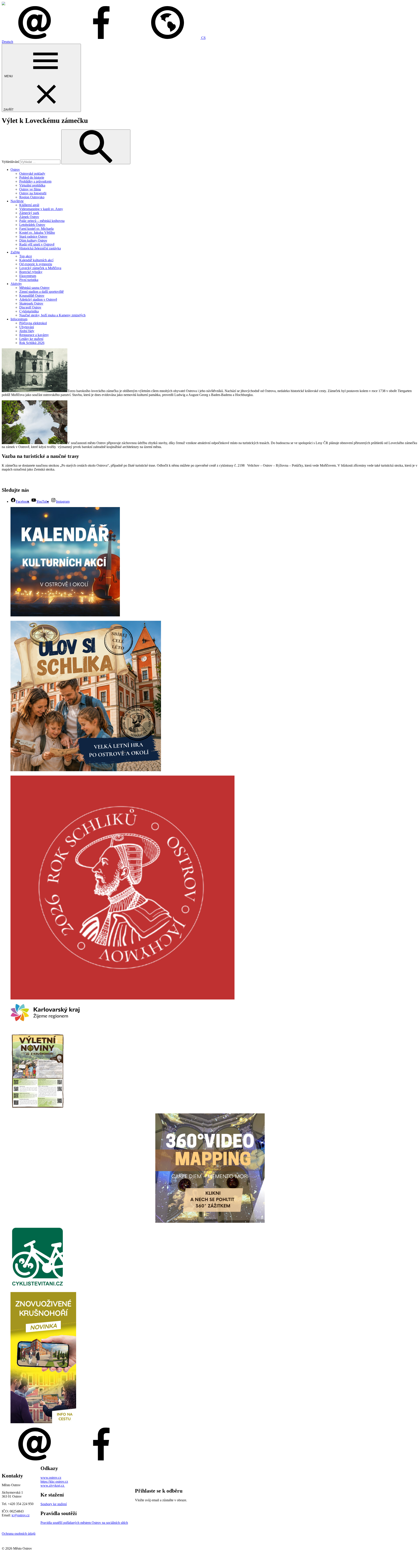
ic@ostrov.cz (21, 1515)
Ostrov (15, 169)
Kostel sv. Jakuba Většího (37, 232)
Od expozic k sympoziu (35, 264)
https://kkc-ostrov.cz (54, 1481)
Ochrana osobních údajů (18, 1533)
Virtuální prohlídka (32, 185)
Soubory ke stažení (53, 1504)
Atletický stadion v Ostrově (38, 299)
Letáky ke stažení (31, 339)
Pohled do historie (31, 177)
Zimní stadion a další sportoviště (41, 291)
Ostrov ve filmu (30, 189)
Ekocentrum (27, 276)
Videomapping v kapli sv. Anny (41, 209)
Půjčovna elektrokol (33, 323)
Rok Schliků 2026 (31, 343)
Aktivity (16, 284)
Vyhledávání (10, 162)
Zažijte (15, 252)
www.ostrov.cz (50, 1477)
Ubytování (26, 327)
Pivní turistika (28, 280)
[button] (170, 38)
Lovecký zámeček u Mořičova (40, 268)
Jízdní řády (26, 331)
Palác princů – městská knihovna (42, 221)
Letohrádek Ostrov (32, 225)
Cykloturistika (29, 311)
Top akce (25, 256)
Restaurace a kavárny (34, 335)
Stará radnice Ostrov (33, 236)
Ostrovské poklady (32, 173)
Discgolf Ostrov (30, 307)
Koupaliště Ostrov (31, 295)
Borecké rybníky (30, 272)
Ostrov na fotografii (32, 193)
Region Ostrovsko (31, 197)
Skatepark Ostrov (31, 303)
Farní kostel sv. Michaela (36, 228)
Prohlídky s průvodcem (35, 181)
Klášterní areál (29, 205)
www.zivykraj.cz (52, 1485)
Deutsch (7, 42)
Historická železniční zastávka (40, 248)
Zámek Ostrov (29, 217)
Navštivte (17, 201)
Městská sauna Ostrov (34, 288)
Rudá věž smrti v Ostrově (36, 244)
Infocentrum (18, 319)
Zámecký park (29, 213)
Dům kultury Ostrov (33, 240)
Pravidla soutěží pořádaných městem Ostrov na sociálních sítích (84, 1522)
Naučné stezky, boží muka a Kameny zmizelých (52, 315)
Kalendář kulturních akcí (36, 260)
